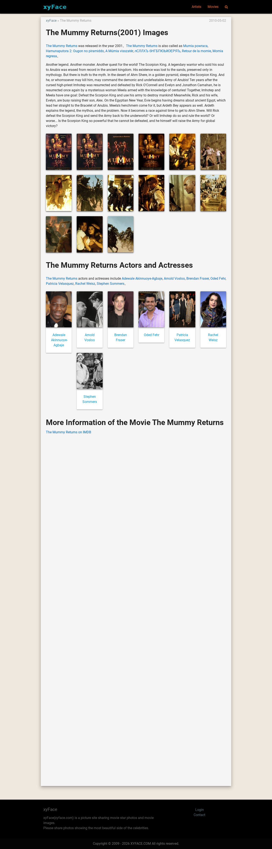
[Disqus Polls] (136, 492)
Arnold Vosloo (174, 278)
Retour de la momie (196, 51)
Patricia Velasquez (60, 284)
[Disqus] (136, 604)
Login (199, 810)
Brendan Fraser (197, 278)
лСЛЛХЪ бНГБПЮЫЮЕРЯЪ (157, 51)
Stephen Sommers (110, 284)
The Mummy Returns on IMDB (68, 432)
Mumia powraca (195, 46)
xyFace (51, 21)
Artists (196, 7)
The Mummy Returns (61, 46)
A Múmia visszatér (119, 51)
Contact (199, 815)
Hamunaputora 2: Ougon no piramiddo (75, 51)
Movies (213, 7)
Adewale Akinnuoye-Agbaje (142, 278)
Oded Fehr (217, 278)
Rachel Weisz (85, 284)
